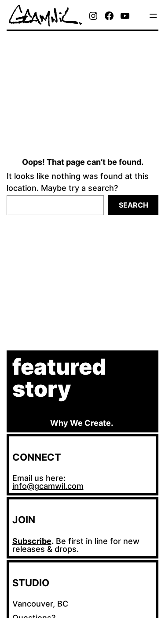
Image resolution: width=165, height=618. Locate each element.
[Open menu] (153, 16)
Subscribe (31, 541)
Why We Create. (81, 423)
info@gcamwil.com (48, 486)
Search (133, 205)
